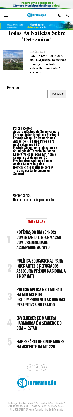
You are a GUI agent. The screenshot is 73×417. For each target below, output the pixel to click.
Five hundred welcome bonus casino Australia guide (32, 162)
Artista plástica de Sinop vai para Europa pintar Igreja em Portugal (36, 133)
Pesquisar (13, 87)
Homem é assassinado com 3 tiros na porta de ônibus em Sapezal (33, 170)
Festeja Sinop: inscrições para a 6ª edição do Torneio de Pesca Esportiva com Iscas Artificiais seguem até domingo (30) (35, 152)
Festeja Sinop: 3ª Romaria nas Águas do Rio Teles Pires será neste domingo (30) (34, 141)
